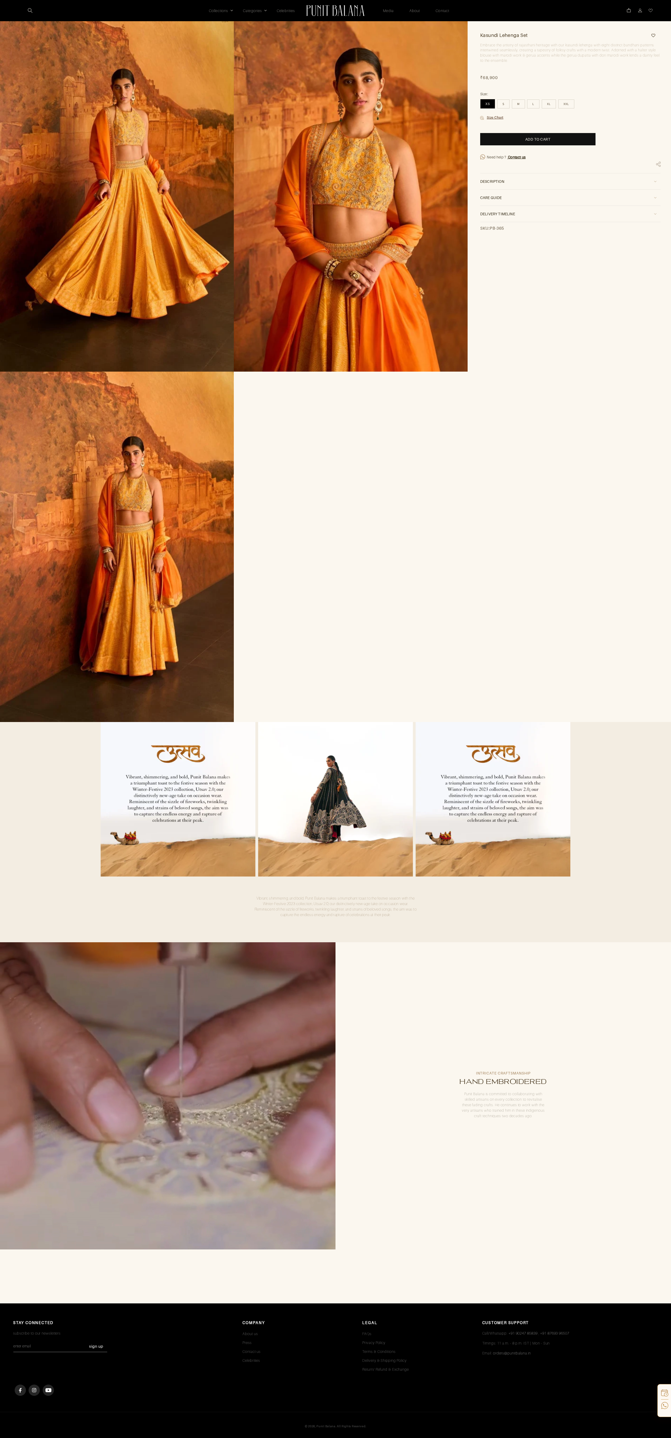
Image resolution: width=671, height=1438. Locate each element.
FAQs (366, 1333)
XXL (566, 104)
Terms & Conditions (378, 1351)
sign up (96, 1346)
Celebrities (251, 1360)
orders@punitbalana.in (512, 1353)
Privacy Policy (373, 1342)
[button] (30, 10)
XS (487, 104)
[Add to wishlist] (651, 35)
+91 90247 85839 (523, 1333)
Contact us (516, 157)
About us (250, 1333)
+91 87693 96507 (554, 1333)
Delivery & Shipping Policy (384, 1360)
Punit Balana (325, 1426)
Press (247, 1342)
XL (549, 104)
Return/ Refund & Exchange (385, 1369)
